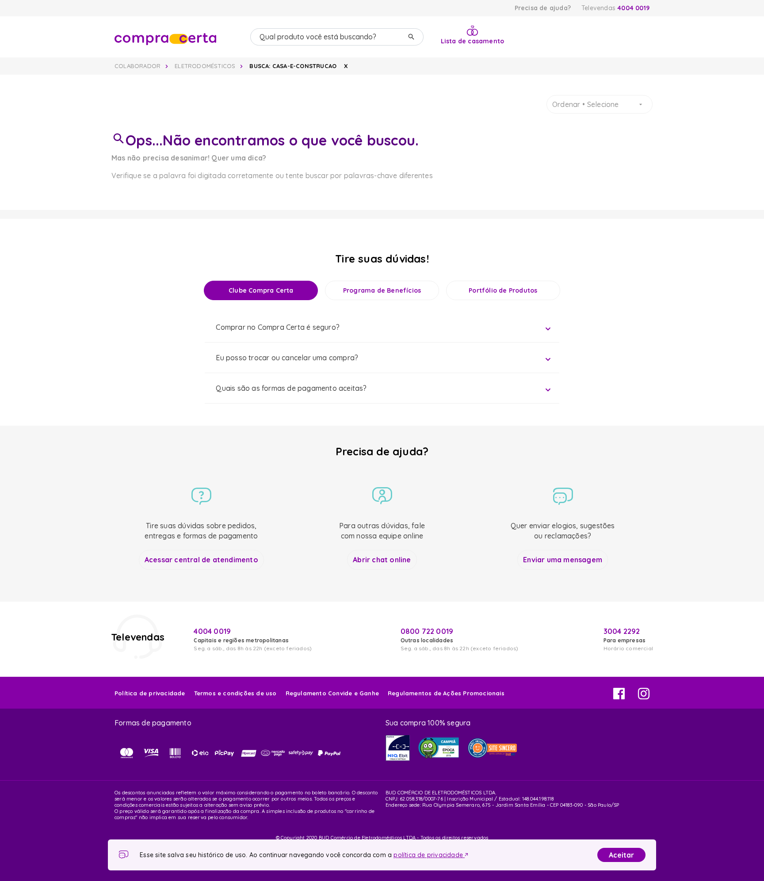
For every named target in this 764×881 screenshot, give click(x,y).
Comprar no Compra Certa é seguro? (278, 327)
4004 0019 (633, 8)
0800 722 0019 (427, 631)
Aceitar (621, 854)
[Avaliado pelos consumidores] (398, 748)
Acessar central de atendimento (201, 559)
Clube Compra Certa (261, 290)
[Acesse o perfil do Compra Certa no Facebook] (619, 696)
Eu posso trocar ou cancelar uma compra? (287, 357)
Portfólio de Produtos (503, 290)
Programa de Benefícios (382, 290)
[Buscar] (411, 37)
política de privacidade (429, 855)
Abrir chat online (382, 559)
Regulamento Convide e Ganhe (332, 693)
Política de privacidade (150, 693)
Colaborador (137, 65)
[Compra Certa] (179, 37)
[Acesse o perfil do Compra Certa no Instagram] (643, 696)
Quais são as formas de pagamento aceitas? (291, 388)
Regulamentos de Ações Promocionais (446, 693)
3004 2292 (622, 631)
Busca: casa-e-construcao (292, 65)
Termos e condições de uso (235, 693)
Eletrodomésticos (205, 65)
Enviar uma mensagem (562, 559)
